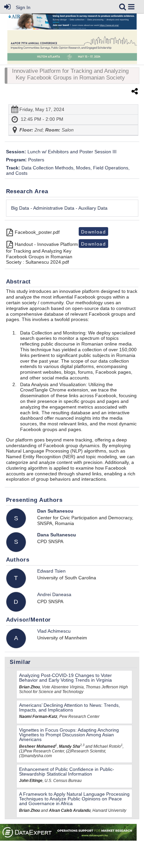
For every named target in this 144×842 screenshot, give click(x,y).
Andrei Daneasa (54, 594)
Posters (25, 159)
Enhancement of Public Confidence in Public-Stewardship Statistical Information (66, 772)
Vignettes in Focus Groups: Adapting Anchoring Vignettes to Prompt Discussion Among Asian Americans (69, 734)
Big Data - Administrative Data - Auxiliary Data (59, 208)
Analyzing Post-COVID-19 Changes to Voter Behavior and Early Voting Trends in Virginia (65, 678)
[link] (122, 6)
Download (93, 231)
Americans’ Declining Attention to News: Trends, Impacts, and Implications (69, 707)
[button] (131, 6)
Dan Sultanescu (55, 511)
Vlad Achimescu (54, 631)
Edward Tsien (51, 571)
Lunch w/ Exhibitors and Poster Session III (61, 151)
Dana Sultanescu (56, 534)
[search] (122, 6)
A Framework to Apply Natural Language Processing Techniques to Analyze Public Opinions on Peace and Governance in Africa (74, 798)
